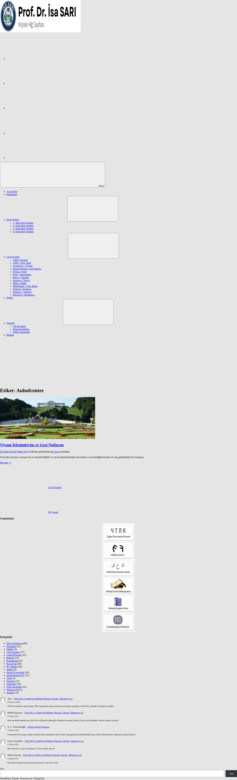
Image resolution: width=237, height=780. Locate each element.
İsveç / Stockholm (22, 274)
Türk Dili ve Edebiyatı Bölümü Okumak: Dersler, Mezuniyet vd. (43, 699)
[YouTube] (30, 157)
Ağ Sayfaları (19, 326)
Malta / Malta (19, 283)
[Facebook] (30, 58)
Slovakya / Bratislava (24, 294)
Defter (9, 297)
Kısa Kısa (11, 663)
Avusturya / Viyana (23, 266)
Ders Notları (12, 219)
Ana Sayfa (11, 191)
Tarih (9, 678)
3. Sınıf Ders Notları (23, 228)
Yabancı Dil (12, 689)
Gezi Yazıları (13, 256)
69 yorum (53, 512)
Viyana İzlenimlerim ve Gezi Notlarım (32, 445)
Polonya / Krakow (22, 289)
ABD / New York (22, 263)
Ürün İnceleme (14, 686)
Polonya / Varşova (22, 292)
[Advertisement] (118, 361)
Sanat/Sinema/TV (15, 675)
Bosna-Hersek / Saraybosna (27, 268)
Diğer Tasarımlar (21, 332)
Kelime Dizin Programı (38, 727)
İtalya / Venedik (21, 277)
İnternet (10, 658)
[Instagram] (30, 83)
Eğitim (9, 649)
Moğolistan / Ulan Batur (25, 286)
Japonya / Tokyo (21, 280)
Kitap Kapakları (21, 329)
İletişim (10, 335)
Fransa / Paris (20, 271)
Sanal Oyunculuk (15, 672)
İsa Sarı (55, 451)
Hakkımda (11, 194)
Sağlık (9, 669)
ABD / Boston (20, 260)
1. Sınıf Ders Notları (23, 223)
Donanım (11, 646)
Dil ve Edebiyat (14, 643)
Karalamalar (12, 660)
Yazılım (10, 692)
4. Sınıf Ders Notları (23, 231)
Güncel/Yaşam (13, 655)
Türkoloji (11, 684)
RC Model (11, 666)
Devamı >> (6, 462)
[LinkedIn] (30, 133)
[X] (30, 108)
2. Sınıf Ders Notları (23, 225)
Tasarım (10, 323)
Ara (2, 768)
